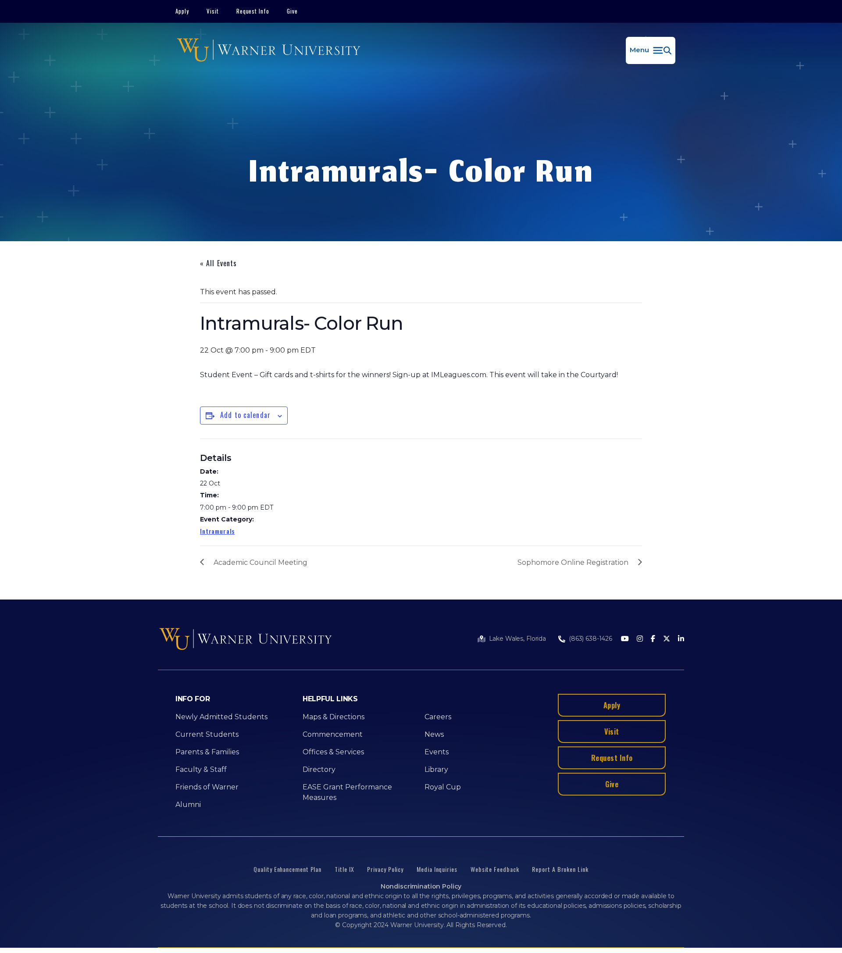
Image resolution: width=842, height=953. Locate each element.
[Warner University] (268, 50)
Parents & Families (207, 752)
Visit (213, 11)
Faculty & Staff (201, 769)
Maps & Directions (333, 717)
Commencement (333, 734)
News (434, 734)
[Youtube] (625, 639)
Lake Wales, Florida (517, 638)
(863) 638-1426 (590, 638)
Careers (438, 717)
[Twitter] (666, 639)
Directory (319, 769)
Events (437, 752)
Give (292, 11)
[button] (650, 50)
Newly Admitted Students (221, 717)
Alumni (188, 804)
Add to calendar (245, 414)
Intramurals (217, 530)
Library (436, 769)
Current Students (207, 734)
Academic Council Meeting (260, 562)
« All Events (218, 263)
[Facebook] (653, 639)
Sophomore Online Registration (572, 562)
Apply (182, 11)
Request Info (253, 11)
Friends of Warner (207, 787)
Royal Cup (443, 787)
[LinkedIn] (681, 639)
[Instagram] (640, 639)
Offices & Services (333, 752)
